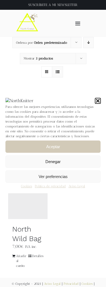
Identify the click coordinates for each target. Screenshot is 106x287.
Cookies (26, 186)
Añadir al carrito (21, 261)
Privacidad (71, 284)
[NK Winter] (27, 11)
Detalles (37, 256)
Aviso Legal (76, 186)
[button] (98, 101)
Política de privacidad (50, 186)
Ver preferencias (53, 176)
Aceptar (53, 146)
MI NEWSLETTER (65, 5)
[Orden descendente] (88, 42)
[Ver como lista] (57, 72)
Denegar (53, 161)
